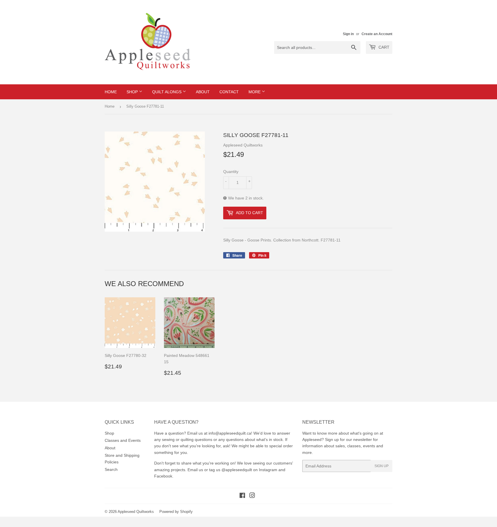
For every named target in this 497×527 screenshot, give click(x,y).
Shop (133, 92)
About (203, 92)
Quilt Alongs (167, 92)
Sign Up (381, 466)
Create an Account (377, 34)
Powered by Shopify (176, 511)
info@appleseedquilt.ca (230, 433)
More (255, 92)
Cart (383, 47)
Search (111, 469)
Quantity (230, 171)
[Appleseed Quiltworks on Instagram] (252, 496)
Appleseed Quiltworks (136, 511)
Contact (229, 92)
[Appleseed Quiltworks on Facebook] (242, 496)
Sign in (348, 34)
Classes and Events (123, 440)
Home (111, 92)
